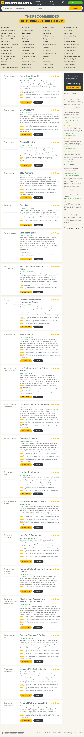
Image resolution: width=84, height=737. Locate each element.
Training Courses (48, 64)
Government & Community (10, 44)
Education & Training (8, 36)
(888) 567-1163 (26, 464)
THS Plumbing (26, 173)
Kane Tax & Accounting (31, 535)
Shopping (4, 64)
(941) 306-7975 (26, 197)
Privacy (57, 733)
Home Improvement (49, 44)
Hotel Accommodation (71, 44)
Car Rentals (68, 33)
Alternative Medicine (71, 27)
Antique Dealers (27, 30)
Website (38, 102)
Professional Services (8, 56)
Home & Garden (6, 50)
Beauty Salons (27, 33)
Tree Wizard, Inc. (28, 334)
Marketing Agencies (70, 50)
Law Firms (25, 50)
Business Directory (37, 3)
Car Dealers (47, 33)
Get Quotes (52, 3)
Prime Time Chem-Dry (30, 76)
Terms (78, 733)
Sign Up (39, 733)
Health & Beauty (6, 47)
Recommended (18, 3)
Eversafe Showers (28, 438)
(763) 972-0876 (26, 326)
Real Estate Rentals (28, 62)
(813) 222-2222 (26, 627)
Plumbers (46, 59)
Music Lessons (69, 53)
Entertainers (26, 42)
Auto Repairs (68, 30)
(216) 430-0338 (26, 695)
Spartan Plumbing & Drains (32, 635)
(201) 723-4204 (26, 102)
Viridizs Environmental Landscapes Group (30, 301)
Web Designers (48, 67)
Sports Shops (26, 64)
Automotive (5, 27)
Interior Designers (28, 47)
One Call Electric (27, 142)
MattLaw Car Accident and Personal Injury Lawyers (32, 600)
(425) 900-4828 (26, 259)
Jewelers (46, 47)
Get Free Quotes (73, 87)
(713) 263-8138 (26, 430)
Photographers (27, 59)
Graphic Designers (28, 44)
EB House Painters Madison (33, 501)
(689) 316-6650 (26, 225)
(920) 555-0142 (26, 591)
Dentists (67, 39)
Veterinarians (26, 67)
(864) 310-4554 (26, 165)
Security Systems (70, 62)
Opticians (46, 56)
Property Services (7, 59)
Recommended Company (14, 732)
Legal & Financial (6, 53)
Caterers (25, 36)
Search (75, 8)
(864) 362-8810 (26, 134)
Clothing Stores (27, 39)
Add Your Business (75, 3)
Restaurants (47, 62)
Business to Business (8, 30)
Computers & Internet (8, 33)
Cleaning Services (70, 36)
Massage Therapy (28, 53)
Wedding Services (70, 67)
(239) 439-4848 (26, 661)
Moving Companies (49, 53)
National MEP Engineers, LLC (33, 703)
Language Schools (70, 47)
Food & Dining (5, 42)
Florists (45, 42)
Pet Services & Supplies (72, 56)
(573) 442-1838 (26, 360)
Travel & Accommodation (9, 67)
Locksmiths (47, 50)
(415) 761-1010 (26, 493)
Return (68, 733)
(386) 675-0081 (26, 720)
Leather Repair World (30, 472)
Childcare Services (49, 36)
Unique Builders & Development (34, 404)
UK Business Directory (73, 228)
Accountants (26, 27)
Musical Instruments (28, 56)
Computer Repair (48, 39)
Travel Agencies (69, 64)
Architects (46, 30)
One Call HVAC (27, 110)
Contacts (47, 733)
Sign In (62, 3)
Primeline (24, 205)
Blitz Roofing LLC (28, 233)
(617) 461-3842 (26, 397)
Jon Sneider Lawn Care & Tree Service (34, 369)
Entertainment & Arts (8, 39)
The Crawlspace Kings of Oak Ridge (34, 267)
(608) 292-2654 (26, 527)
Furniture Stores (69, 42)
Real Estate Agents (70, 59)
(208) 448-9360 (26, 561)
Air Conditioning (48, 27)
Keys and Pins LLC (68, 161)
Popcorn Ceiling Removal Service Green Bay (35, 570)
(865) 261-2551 (26, 292)
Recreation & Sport (7, 62)
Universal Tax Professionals (33, 669)
